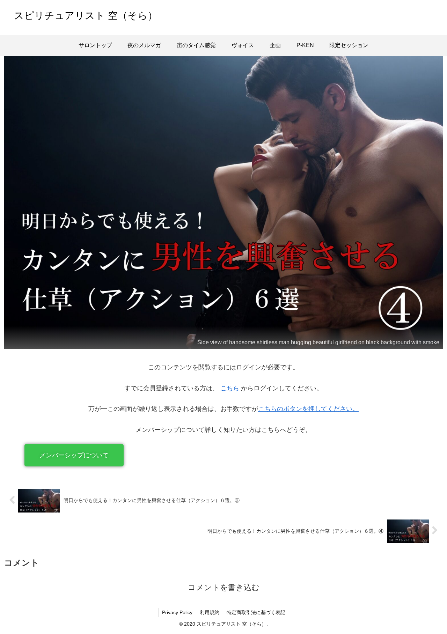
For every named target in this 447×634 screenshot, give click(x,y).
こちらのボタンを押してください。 (308, 408)
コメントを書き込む (223, 587)
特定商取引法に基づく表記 (256, 612)
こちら (229, 388)
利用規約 (209, 612)
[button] (74, 455)
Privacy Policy (177, 612)
